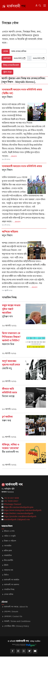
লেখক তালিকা (8, 594)
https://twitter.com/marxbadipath (18, 513)
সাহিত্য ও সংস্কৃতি (10, 536)
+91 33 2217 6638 (11, 498)
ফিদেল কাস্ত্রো (8, 396)
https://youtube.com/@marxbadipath (20, 516)
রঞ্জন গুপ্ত (6, 421)
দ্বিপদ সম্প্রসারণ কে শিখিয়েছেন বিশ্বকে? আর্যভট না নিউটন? (11, 337)
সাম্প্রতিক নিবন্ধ (9, 589)
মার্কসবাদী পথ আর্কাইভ (11, 580)
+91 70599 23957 (11, 501)
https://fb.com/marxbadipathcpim (18, 507)
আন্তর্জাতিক (8, 555)
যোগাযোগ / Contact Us (13, 616)
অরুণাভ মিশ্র (8, 344)
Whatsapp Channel (12, 504)
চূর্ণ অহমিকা (7, 417)
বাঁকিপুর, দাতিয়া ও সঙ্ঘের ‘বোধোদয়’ (10, 446)
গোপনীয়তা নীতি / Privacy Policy (16, 626)
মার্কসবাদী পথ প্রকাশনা (11, 585)
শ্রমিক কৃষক (8, 551)
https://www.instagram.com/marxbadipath (22, 510)
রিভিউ (6, 565)
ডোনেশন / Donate (11, 612)
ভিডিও (6, 575)
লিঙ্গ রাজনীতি (8, 560)
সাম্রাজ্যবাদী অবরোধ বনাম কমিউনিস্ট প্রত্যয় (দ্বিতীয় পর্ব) (22, 91)
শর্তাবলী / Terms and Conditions (17, 621)
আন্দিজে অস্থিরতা (10, 232)
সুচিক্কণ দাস (7, 317)
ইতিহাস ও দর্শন (9, 531)
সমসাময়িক (7, 546)
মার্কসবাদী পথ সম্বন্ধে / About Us (16, 607)
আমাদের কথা (8, 570)
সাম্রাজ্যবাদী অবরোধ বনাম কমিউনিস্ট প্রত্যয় (22, 166)
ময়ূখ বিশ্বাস (7, 97)
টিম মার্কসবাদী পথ (10, 452)
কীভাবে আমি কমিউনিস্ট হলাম (9, 391)
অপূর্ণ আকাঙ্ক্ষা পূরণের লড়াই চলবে (11, 363)
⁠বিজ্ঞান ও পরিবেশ (10, 541)
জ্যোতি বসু (7, 368)
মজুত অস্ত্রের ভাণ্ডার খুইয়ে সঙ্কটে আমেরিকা (11, 309)
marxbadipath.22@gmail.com (17, 519)
